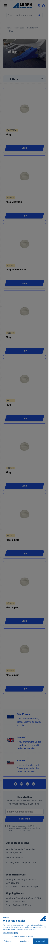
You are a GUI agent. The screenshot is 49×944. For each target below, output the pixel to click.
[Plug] (24, 108)
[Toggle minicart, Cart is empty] (43, 6)
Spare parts (19, 28)
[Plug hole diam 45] (24, 243)
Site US (21, 760)
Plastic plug (12, 540)
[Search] (39, 15)
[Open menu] (5, 6)
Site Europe (24, 714)
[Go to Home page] (22, 5)
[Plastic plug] (24, 514)
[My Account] (39, 6)
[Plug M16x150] (24, 176)
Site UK (21, 737)
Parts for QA (32, 28)
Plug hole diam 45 (16, 269)
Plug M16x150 (14, 202)
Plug (8, 134)
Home (9, 28)
